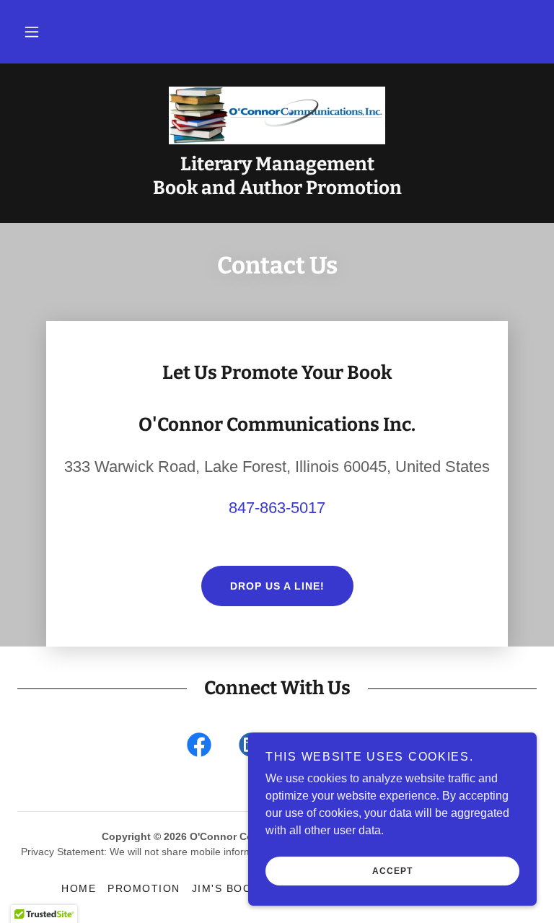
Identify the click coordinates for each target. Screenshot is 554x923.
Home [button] (78, 888)
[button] (31, 31)
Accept (392, 871)
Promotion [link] (143, 888)
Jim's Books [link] (229, 888)
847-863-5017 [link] (277, 508)
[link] (277, 115)
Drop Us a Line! (277, 586)
